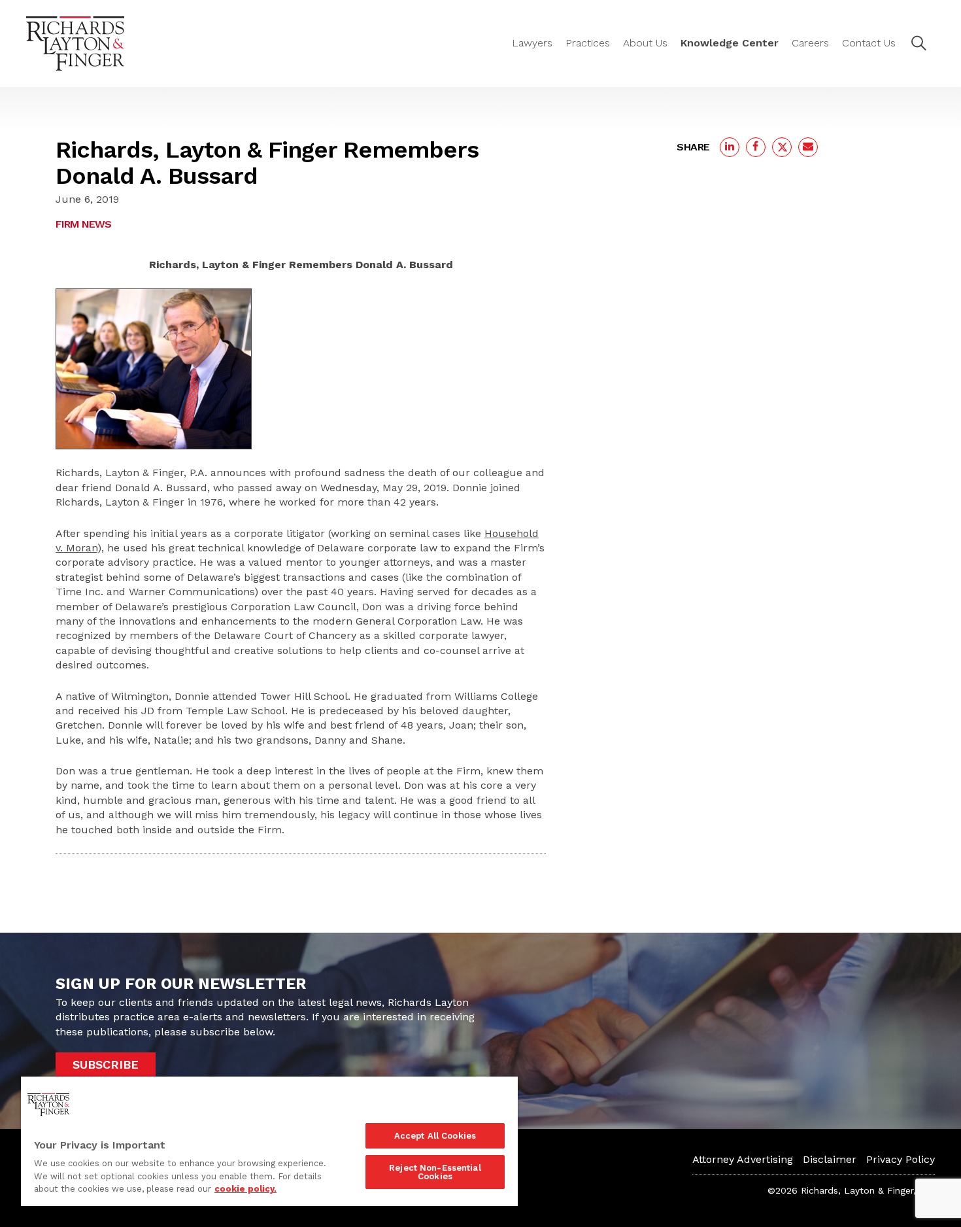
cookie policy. (245, 1189)
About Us (645, 43)
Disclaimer (829, 1159)
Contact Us (869, 43)
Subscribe (106, 1064)
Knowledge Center (730, 43)
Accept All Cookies (435, 1136)
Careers (810, 43)
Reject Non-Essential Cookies (435, 1172)
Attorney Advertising (742, 1159)
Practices (587, 43)
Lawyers (532, 43)
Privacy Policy (900, 1159)
